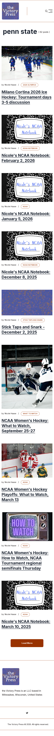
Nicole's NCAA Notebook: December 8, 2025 (26, 275)
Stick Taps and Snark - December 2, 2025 (23, 330)
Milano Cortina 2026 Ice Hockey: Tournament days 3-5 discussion (27, 97)
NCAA (25, 207)
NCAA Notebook (30, 148)
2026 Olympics (29, 85)
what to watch (30, 414)
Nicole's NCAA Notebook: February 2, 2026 (26, 158)
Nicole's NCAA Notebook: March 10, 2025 (26, 624)
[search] (46, 11)
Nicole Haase (10, 85)
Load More (27, 643)
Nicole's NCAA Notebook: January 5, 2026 (26, 216)
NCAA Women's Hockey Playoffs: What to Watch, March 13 (25, 494)
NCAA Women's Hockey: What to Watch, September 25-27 (25, 425)
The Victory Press (15, 724)
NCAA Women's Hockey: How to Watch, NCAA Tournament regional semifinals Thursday (25, 560)
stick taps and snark (33, 320)
